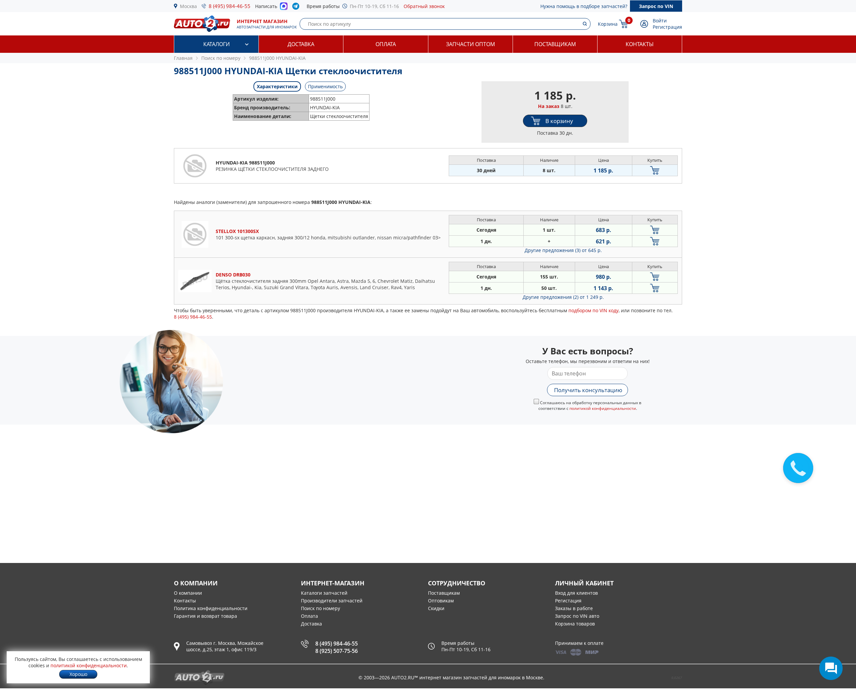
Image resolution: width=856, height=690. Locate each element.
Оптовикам (441, 600)
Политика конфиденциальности (210, 608)
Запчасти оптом (470, 44)
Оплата (386, 44)
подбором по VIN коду (593, 310)
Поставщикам (555, 44)
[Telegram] (297, 7)
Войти (660, 20)
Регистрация (667, 27)
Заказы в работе (574, 608)
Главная (183, 58)
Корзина (608, 24)
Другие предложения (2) (563, 297)
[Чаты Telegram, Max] (831, 668)
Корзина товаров (575, 623)
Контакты (640, 44)
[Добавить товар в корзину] (655, 170)
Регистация (568, 600)
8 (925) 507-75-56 (336, 651)
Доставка (301, 44)
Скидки (436, 608)
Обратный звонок (424, 6)
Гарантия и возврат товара (205, 616)
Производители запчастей (331, 600)
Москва (188, 6)
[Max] (284, 8)
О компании (188, 593)
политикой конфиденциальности (602, 408)
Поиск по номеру (320, 608)
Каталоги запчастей (324, 593)
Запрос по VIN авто (577, 616)
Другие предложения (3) (563, 250)
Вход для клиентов (576, 593)
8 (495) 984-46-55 (229, 6)
